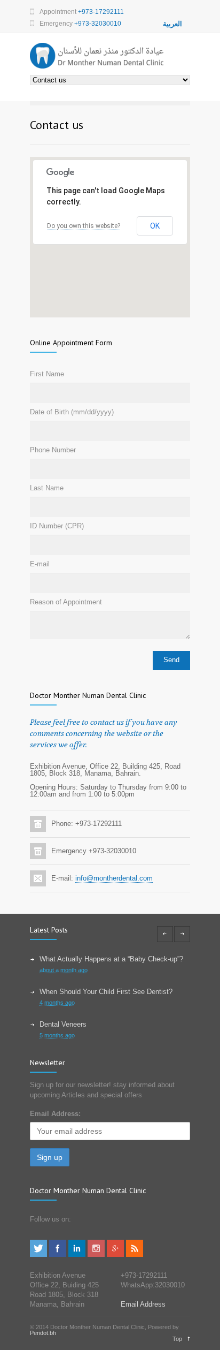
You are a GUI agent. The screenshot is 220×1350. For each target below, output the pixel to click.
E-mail (40, 563)
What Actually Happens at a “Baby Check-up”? (111, 959)
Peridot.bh (43, 1333)
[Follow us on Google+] (115, 1254)
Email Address (143, 1304)
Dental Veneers (63, 1024)
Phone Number (53, 449)
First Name (47, 373)
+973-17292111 (101, 12)
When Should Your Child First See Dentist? (106, 992)
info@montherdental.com (114, 878)
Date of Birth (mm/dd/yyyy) (72, 411)
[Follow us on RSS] (134, 1254)
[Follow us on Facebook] (57, 1254)
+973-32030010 (97, 23)
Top (177, 1339)
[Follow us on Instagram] (96, 1254)
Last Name (47, 487)
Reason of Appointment (66, 601)
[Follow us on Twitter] (38, 1254)
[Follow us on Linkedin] (76, 1254)
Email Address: (55, 1114)
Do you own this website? (83, 226)
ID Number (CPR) (57, 525)
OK (155, 226)
